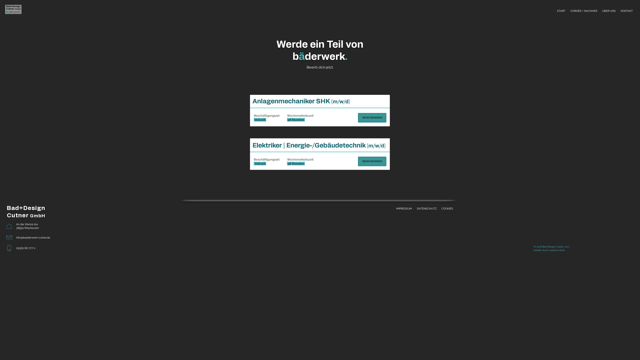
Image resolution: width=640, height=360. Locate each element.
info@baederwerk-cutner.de (33, 237)
